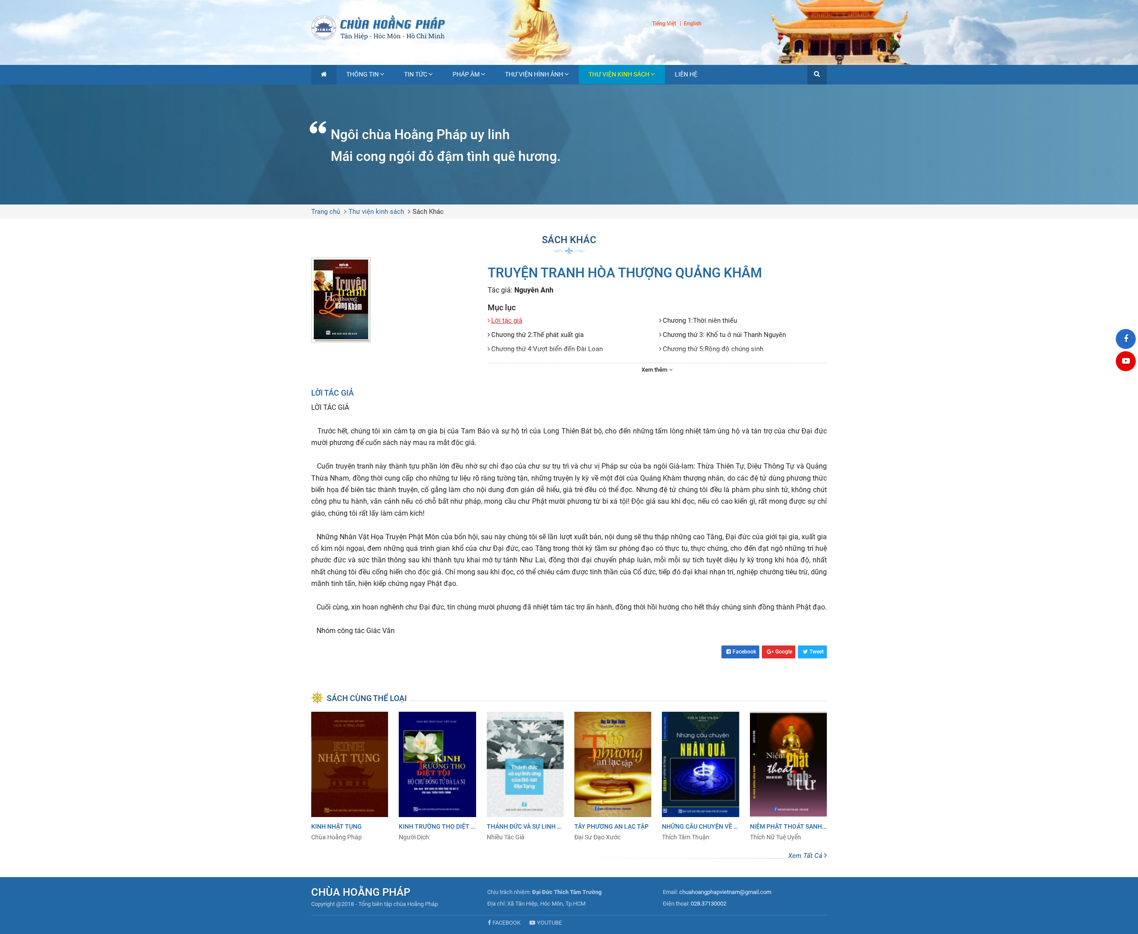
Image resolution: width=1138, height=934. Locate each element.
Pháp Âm (466, 74)
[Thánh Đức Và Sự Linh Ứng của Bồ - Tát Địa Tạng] (525, 777)
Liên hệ (686, 74)
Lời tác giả (506, 321)
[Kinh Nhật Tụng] (349, 777)
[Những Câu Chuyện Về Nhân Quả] (700, 777)
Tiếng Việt (664, 23)
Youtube (549, 922)
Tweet (816, 652)
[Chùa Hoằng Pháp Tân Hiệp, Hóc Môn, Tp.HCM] (569, 26)
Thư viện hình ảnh (534, 74)
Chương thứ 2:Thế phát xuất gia (537, 335)
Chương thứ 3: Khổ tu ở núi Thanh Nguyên (724, 335)
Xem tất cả (806, 856)
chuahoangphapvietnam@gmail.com (725, 892)
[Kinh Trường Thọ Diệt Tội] (437, 777)
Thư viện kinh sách (619, 74)
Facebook (744, 652)
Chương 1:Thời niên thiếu (700, 321)
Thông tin (362, 74)
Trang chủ (325, 212)
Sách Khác (428, 212)
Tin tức (415, 74)
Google (783, 652)
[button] (817, 74)
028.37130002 (708, 903)
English (692, 24)
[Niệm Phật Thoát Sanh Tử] (788, 777)
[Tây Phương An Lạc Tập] (612, 777)
